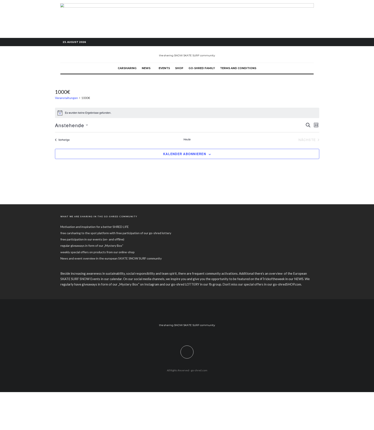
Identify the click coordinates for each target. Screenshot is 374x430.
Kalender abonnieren (184, 154)
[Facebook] (291, 42)
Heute (187, 139)
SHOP (179, 68)
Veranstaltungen (66, 98)
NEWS (146, 68)
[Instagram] (297, 42)
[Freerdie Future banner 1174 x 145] (187, 6)
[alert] (187, 113)
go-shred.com (199, 370)
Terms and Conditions (238, 68)
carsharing (127, 68)
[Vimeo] (304, 42)
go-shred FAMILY (202, 68)
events (164, 68)
